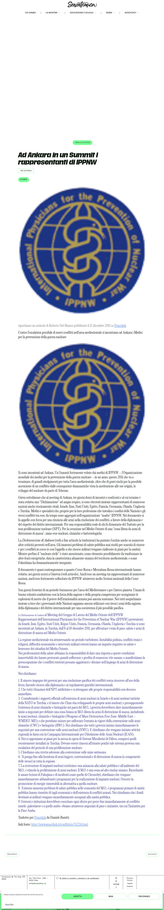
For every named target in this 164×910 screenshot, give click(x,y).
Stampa (23, 179)
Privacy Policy (9, 905)
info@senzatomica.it (37, 883)
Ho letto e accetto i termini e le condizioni (79, 878)
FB (116, 878)
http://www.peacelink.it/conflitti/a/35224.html (59, 825)
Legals (129, 883)
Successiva (152, 854)
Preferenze (144, 896)
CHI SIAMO (30, 13)
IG (116, 881)
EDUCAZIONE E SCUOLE (81, 13)
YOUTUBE (116, 884)
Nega (111, 896)
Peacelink (120, 326)
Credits (130, 886)
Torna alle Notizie (82, 142)
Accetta (78, 896)
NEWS (109, 13)
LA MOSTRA (51, 13)
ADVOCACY (130, 13)
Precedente (12, 854)
